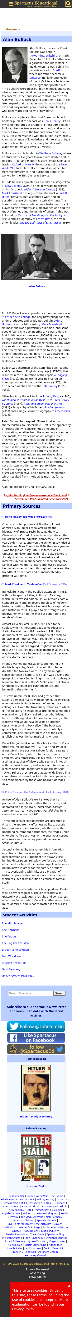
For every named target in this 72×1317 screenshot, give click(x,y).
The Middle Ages (13, 923)
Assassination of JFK (15, 1203)
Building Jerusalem (55, 407)
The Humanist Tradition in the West (23, 400)
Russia (64, 1213)
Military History (45, 1199)
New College (13, 186)
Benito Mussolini (53, 1248)
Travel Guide (37, 1234)
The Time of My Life (34, 516)
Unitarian (35, 77)
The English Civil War (15, 943)
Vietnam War (26, 1199)
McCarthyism (43, 1224)
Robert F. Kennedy (15, 1241)
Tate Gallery (49, 386)
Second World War (37, 1196)
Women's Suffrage (29, 1227)
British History (9, 1199)
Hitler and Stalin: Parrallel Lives (43, 403)
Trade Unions (30, 1231)
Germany (13, 1217)
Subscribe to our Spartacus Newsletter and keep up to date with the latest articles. (36, 1011)
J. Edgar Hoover (56, 1241)
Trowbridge (36, 55)
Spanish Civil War (46, 1220)
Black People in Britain (54, 1206)
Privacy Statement (37, 1269)
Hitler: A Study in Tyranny (39, 189)
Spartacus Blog (55, 1234)
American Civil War (23, 1220)
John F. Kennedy (34, 1238)
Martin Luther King (35, 1244)
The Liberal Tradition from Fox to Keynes (42, 215)
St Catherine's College (16, 317)
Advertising (37, 1273)
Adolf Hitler (55, 1244)
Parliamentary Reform (55, 1227)
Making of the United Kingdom (40, 1213)
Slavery (58, 1224)
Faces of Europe (52, 396)
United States (41, 1210)
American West (10, 1206)
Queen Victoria (36, 1241)
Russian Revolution (14, 963)
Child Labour (9, 1227)
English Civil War (11, 1213)
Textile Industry (50, 1231)
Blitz (28, 1210)
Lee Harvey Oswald (35, 1255)
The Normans (10, 930)
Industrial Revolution (15, 949)
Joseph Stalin (14, 1248)
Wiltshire (51, 55)
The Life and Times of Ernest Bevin (40, 222)
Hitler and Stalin (36, 1186)
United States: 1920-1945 (18, 976)
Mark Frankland (12, 193)
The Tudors (9, 936)
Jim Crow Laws (33, 1248)
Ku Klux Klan (15, 1244)
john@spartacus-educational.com (45, 495)
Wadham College (50, 153)
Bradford (58, 70)
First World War (12, 956)
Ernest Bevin (44, 219)
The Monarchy (15, 1210)
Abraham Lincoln (48, 1251)
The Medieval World (32, 1217)
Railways (16, 1231)
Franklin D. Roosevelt (24, 1251)
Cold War (57, 1210)
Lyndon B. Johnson (57, 1238)
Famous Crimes (31, 1206)
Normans (60, 1203)
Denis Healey (52, 121)
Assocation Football (41, 1203)
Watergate (63, 1199)
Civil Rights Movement (20, 1224)
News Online (37, 1276)
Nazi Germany (11, 969)
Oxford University (23, 164)
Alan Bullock (37, 286)
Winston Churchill (12, 1238)
